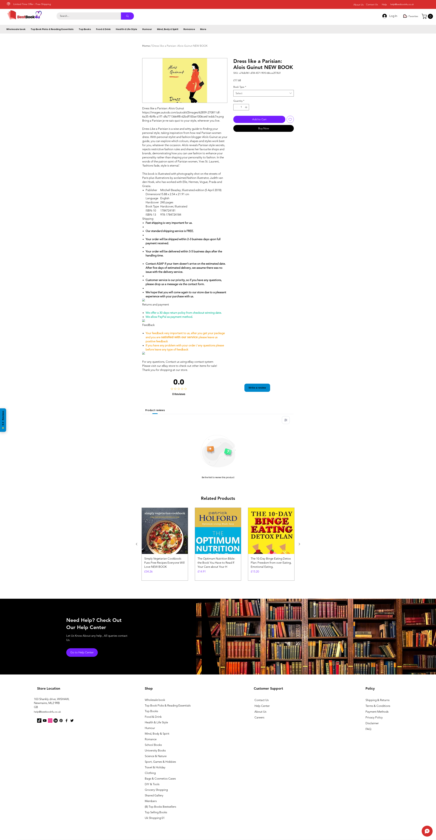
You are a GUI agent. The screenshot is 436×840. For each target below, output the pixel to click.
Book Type (239, 86)
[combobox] (263, 93)
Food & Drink (153, 716)
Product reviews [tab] (155, 410)
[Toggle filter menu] (286, 420)
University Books (155, 750)
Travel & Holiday (155, 767)
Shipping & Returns (377, 700)
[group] (218, 544)
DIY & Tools (152, 784)
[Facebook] (66, 720)
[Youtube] (45, 720)
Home (146, 45)
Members (151, 801)
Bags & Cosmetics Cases (160, 778)
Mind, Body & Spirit (157, 733)
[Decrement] (236, 107)
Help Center (262, 706)
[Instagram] (50, 720)
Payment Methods (377, 711)
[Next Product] (299, 544)
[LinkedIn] (55, 720)
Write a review (257, 387)
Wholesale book (155, 700)
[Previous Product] (137, 544)
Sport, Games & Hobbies (160, 761)
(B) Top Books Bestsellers (160, 806)
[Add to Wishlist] (290, 119)
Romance (151, 739)
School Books (153, 745)
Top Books (151, 711)
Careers (259, 717)
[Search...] (127, 16)
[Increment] (246, 107)
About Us (260, 711)
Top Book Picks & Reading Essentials (163, 705)
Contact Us (261, 700)
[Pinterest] (61, 720)
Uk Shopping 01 (155, 818)
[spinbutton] (241, 107)
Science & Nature (156, 756)
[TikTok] (39, 720)
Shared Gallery (154, 795)
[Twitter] (72, 720)
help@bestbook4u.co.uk (402, 4)
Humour (150, 728)
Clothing (150, 773)
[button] (428, 16)
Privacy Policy (374, 717)
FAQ (368, 729)
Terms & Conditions (377, 706)
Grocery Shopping (156, 789)
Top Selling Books (156, 812)
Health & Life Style (156, 722)
